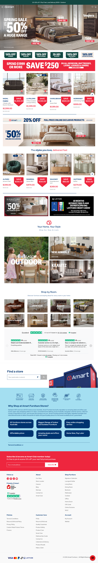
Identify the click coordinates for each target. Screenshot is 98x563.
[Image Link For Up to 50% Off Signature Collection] (26, 206)
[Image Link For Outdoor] (56, 55)
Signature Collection (71, 478)
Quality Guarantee (41, 524)
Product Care (40, 530)
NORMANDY (78, 99)
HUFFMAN (77, 179)
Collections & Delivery (42, 542)
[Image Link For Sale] (84, 320)
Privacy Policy (11, 524)
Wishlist (67, 521)
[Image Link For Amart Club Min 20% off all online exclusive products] (49, 120)
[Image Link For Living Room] (14, 306)
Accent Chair (7, 181)
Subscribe (51, 465)
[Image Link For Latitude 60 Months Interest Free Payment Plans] (72, 206)
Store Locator (40, 481)
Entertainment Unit (54, 182)
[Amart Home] (9, 6)
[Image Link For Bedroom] (26, 55)
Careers (38, 484)
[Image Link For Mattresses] (72, 55)
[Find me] (37, 377)
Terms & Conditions (12, 518)
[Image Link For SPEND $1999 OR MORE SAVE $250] (49, 65)
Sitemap (38, 490)
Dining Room (69, 487)
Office (67, 499)
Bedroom (68, 490)
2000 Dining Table (79, 101)
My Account (68, 518)
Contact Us (39, 493)
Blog (37, 487)
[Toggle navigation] (2, 7)
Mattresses (68, 493)
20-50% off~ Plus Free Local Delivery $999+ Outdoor (49, 2)
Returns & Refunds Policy (14, 521)
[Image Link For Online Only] (60, 320)
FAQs (37, 518)
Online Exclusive (70, 507)
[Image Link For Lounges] (10, 55)
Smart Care (39, 533)
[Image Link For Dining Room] (37, 306)
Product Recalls (40, 545)
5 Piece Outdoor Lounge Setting (31, 101)
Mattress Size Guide (42, 536)
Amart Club (39, 496)
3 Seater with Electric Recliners (8, 104)
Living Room (68, 484)
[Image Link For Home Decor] (37, 320)
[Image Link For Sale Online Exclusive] (49, 135)
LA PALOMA (30, 99)
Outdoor (67, 496)
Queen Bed (53, 103)
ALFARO (6, 179)
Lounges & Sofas (70, 481)
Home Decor (69, 501)
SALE (66, 510)
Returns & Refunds (41, 521)
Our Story (39, 478)
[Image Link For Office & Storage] (14, 320)
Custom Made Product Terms (15, 527)
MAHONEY (54, 179)
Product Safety (40, 527)
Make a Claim (40, 548)
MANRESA (30, 179)
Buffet (75, 181)
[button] (2, 27)
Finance (9, 530)
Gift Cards (68, 504)
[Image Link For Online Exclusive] (87, 55)
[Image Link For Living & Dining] (41, 55)
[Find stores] (44, 377)
